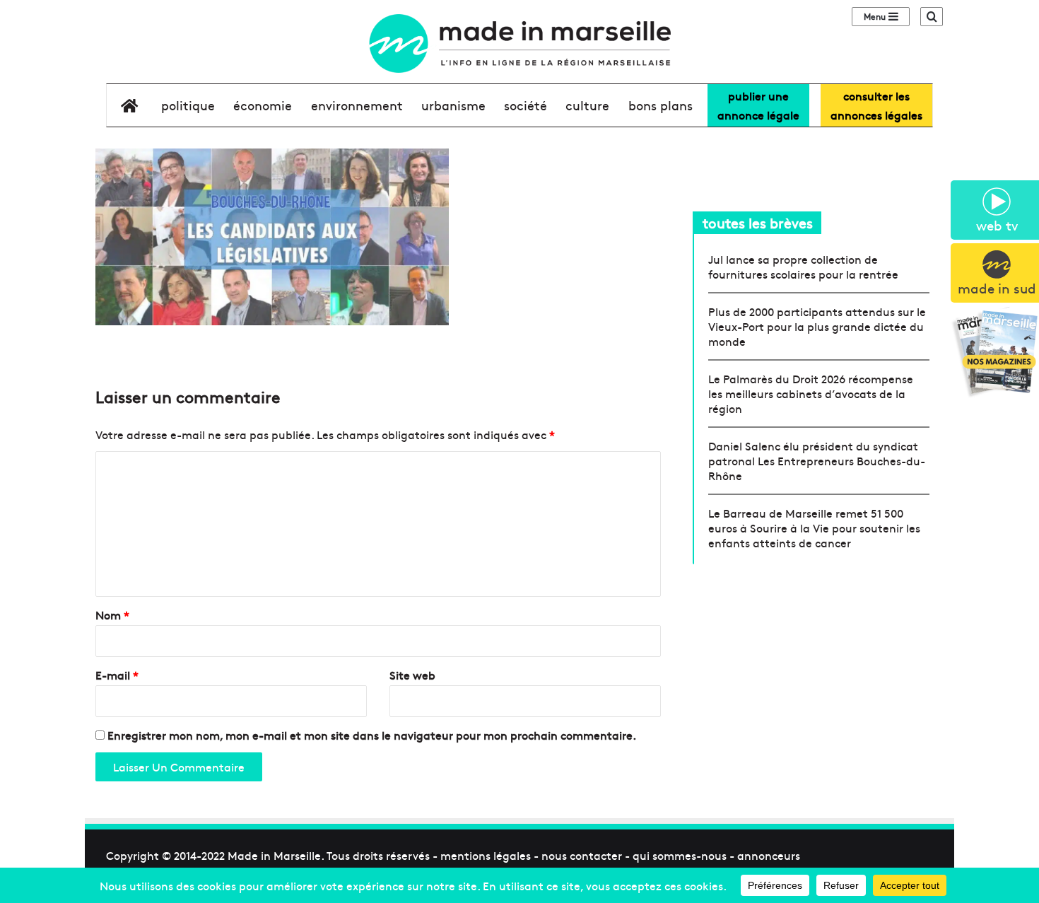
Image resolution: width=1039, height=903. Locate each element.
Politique (188, 105)
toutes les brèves (758, 222)
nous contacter (581, 855)
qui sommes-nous (680, 855)
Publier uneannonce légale (758, 105)
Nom (112, 614)
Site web (412, 674)
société (525, 105)
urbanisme (453, 105)
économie (262, 105)
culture (587, 105)
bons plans (660, 105)
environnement (357, 105)
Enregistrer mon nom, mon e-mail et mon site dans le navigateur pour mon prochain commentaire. (371, 734)
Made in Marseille (274, 855)
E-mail (117, 674)
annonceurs (768, 855)
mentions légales (485, 855)
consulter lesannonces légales (876, 105)
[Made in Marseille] (519, 43)
